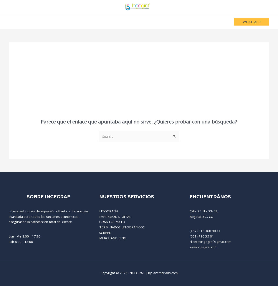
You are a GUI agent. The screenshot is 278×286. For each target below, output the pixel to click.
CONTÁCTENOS (178, 21)
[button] (251, 22)
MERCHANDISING (112, 238)
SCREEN (105, 232)
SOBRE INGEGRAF (143, 21)
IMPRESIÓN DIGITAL (115, 216)
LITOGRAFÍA (108, 211)
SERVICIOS (112, 21)
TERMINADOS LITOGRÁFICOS (122, 227)
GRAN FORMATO (112, 222)
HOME (91, 21)
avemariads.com (165, 273)
